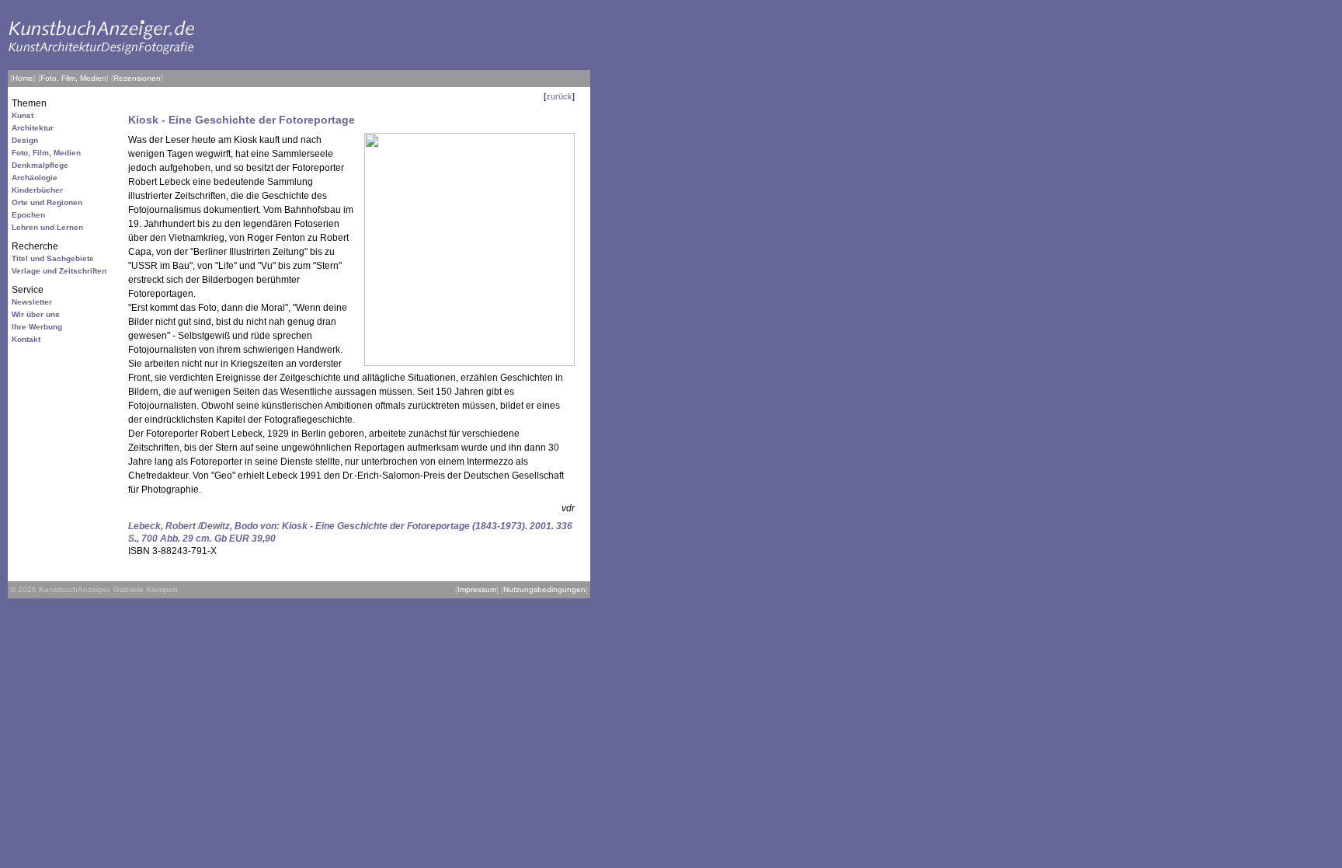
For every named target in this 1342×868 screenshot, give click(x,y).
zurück (559, 96)
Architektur (33, 128)
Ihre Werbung (37, 326)
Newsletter (32, 302)
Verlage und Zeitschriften (59, 271)
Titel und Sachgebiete (53, 258)
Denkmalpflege (40, 165)
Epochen (28, 215)
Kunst (22, 115)
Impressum (476, 589)
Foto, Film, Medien (73, 78)
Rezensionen (137, 78)
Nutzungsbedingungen (544, 589)
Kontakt (26, 339)
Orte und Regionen (47, 202)
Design (25, 140)
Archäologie (34, 177)
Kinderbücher (37, 190)
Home (22, 78)
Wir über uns (36, 314)
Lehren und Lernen (47, 227)
